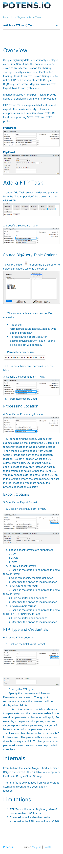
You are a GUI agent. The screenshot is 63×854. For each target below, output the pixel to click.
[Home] (27, 7)
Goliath (48, 847)
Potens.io (8, 17)
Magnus (21, 17)
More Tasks (35, 17)
